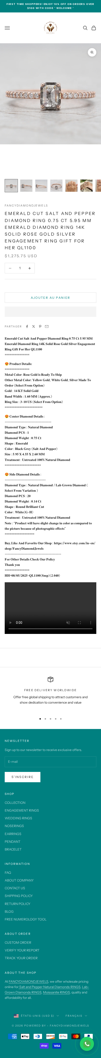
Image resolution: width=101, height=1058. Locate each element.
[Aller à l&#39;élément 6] (86, 185)
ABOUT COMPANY (19, 880)
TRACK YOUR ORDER (21, 958)
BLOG (9, 911)
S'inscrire (23, 777)
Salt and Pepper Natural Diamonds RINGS (49, 987)
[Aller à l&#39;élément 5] (71, 185)
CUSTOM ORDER (18, 942)
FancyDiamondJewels (26, 205)
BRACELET (13, 849)
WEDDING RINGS (18, 818)
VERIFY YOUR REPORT (22, 950)
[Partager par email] (47, 326)
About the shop (20, 972)
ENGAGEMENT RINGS (22, 810)
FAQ (8, 872)
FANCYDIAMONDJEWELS (28, 981)
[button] (50, 312)
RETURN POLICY (17, 904)
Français (74, 1015)
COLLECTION (15, 803)
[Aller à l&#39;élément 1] (11, 185)
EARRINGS (13, 834)
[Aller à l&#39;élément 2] (26, 185)
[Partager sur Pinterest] (40, 326)
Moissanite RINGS (56, 992)
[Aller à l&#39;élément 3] (41, 185)
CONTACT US (15, 888)
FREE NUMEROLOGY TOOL (26, 919)
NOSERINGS (14, 826)
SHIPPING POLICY (19, 896)
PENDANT (12, 842)
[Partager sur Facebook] (27, 326)
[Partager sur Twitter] (33, 326)
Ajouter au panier (50, 297)
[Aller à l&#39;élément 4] (56, 185)
